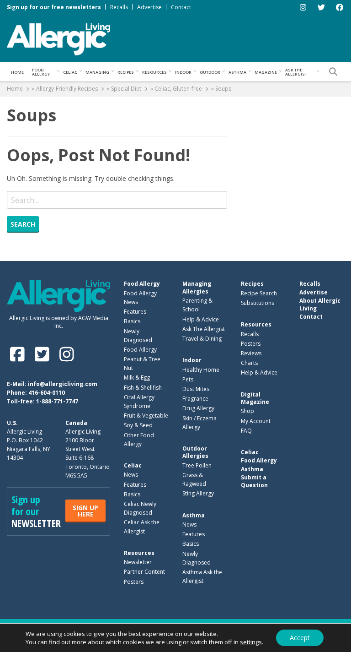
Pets (187, 379)
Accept (300, 637)
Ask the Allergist (296, 72)
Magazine (266, 72)
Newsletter (138, 562)
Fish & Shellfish (143, 387)
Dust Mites (195, 389)
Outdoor (210, 72)
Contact (181, 7)
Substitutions (257, 303)
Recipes (125, 72)
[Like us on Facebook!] (19, 354)
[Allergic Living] (58, 38)
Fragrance (195, 398)
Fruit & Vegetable (146, 415)
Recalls (119, 7)
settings (251, 642)
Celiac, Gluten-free (178, 88)
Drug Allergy (198, 408)
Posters (134, 582)
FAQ (246, 431)
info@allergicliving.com (62, 384)
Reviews (251, 353)
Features (135, 311)
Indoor (183, 72)
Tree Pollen (197, 465)
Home (17, 72)
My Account (256, 421)
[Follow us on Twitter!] (44, 354)
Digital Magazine (255, 398)
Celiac (70, 72)
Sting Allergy (198, 493)
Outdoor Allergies (195, 452)
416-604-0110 (46, 393)
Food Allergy (41, 72)
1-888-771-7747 (57, 401)
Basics (132, 321)
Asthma (237, 72)
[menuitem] (17, 71)
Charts (249, 363)
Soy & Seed (138, 425)
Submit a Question (254, 481)
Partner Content (144, 572)
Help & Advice (200, 319)
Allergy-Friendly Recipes (67, 88)
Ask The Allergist (203, 329)
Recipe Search (259, 293)
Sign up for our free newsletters (54, 7)
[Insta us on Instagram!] (66, 354)
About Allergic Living (319, 304)
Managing (97, 72)
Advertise (149, 7)
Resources (154, 72)
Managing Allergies (196, 287)
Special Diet (126, 88)
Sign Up (85, 510)
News (131, 474)
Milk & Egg (137, 377)
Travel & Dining (202, 338)
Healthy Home (200, 370)
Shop (247, 411)
